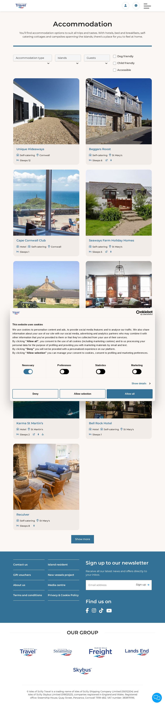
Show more (82, 539)
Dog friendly (125, 56)
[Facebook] (88, 611)
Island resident (58, 564)
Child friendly (126, 63)
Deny (35, 393)
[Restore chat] (157, 698)
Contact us (20, 564)
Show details (139, 383)
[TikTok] (102, 611)
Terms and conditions (27, 595)
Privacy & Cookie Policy (63, 595)
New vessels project (61, 574)
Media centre (56, 585)
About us (19, 585)
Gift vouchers (22, 574)
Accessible (124, 70)
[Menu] (147, 5)
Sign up (141, 584)
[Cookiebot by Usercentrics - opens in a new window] (138, 312)
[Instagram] (95, 611)
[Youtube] (109, 611)
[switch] (64, 371)
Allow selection (82, 393)
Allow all (130, 393)
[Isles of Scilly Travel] (34, 5)
